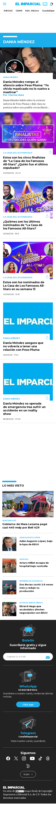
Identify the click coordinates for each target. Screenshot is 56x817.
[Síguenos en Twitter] (16, 758)
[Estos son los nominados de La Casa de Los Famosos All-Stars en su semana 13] (28, 260)
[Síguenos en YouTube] (32, 758)
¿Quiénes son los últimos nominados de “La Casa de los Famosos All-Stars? (22, 225)
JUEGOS (8, 10)
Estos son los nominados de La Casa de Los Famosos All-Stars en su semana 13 (23, 286)
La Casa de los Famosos (17, 153)
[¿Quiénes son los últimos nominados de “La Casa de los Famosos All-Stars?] (28, 199)
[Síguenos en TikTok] (40, 758)
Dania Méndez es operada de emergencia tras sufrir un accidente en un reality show (24, 409)
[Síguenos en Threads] (48, 758)
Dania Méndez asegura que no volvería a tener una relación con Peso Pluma (23, 346)
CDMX (19, 10)
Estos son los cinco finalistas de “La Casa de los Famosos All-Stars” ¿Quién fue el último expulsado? (25, 163)
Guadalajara (49, 10)
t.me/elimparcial (28, 736)
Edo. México (32, 10)
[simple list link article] (28, 505)
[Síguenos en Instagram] (24, 758)
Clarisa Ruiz (16, 95)
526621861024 (27, 690)
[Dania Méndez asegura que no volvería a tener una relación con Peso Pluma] (28, 320)
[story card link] (28, 63)
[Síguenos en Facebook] (8, 758)
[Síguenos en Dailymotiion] (28, 766)
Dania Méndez (10, 77)
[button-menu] (4, 4)
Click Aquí (28, 704)
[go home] (28, 787)
